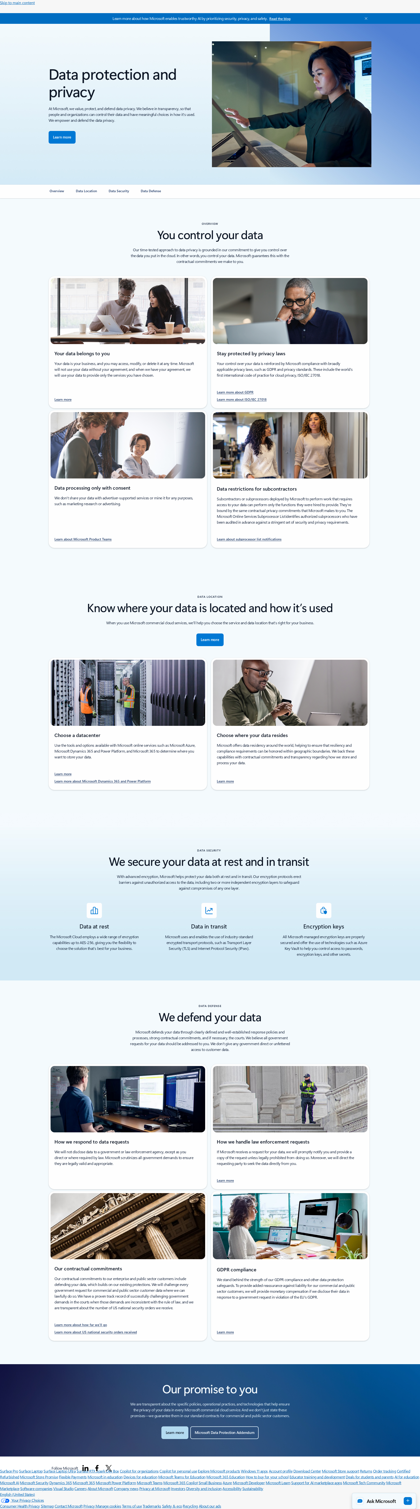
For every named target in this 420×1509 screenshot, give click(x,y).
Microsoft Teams (150, 1482)
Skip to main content (17, 2)
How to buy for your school (267, 1476)
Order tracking (384, 1471)
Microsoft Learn (278, 1482)
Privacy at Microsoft (154, 1488)
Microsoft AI (9, 1482)
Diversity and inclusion (204, 1488)
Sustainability (252, 1488)
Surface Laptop (31, 1471)
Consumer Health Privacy (20, 1506)
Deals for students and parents (370, 1476)
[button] (384, 1501)
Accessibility (231, 1488)
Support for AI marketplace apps (316, 1482)
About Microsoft (100, 1488)
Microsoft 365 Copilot (180, 1482)
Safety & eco (172, 1506)
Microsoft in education (105, 1476)
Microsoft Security (34, 1482)
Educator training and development (317, 1476)
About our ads (210, 1506)
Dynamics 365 (60, 1482)
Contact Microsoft (69, 1506)
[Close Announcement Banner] (364, 18)
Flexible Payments (73, 1476)
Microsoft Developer (249, 1482)
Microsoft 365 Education (225, 1476)
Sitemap (47, 1506)
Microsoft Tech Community (364, 1482)
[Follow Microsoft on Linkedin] (85, 1468)
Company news (126, 1488)
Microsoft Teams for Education (182, 1476)
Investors (178, 1488)
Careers (80, 1488)
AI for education (406, 1476)
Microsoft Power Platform (116, 1482)
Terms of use (132, 1506)
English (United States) (17, 1494)
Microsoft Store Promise (39, 1476)
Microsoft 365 (84, 1482)
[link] (57, 193)
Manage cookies (108, 1506)
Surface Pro (9, 1471)
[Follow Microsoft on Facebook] (97, 1468)
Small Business (210, 1482)
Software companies (36, 1488)
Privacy (89, 1506)
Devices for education (140, 1476)
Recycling (190, 1506)
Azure (227, 1482)
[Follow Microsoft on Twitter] (109, 1468)
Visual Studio (63, 1488)
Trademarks (152, 1506)
